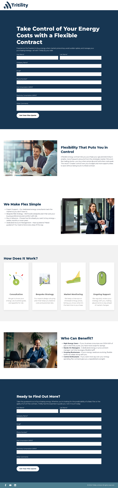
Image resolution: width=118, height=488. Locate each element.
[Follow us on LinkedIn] (15, 485)
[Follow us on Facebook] (5, 485)
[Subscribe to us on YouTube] (10, 485)
